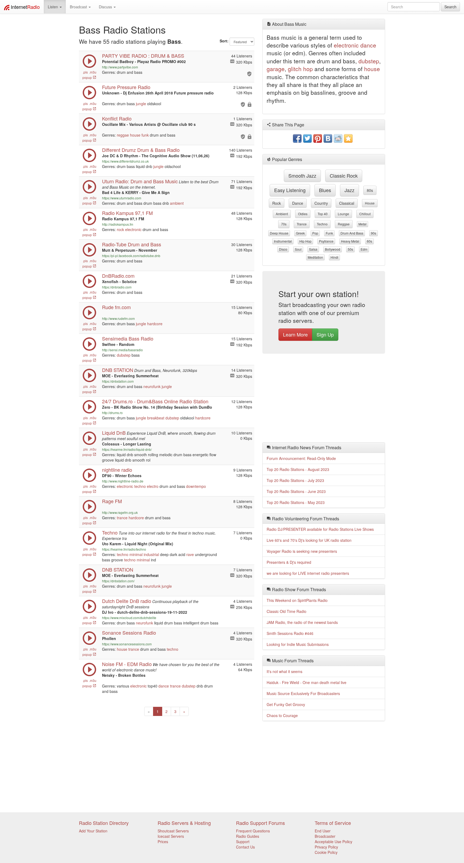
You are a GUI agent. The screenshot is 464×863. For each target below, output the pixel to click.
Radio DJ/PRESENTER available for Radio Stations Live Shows (320, 529)
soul (298, 249)
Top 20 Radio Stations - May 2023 (296, 502)
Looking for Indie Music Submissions (298, 644)
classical (346, 203)
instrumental (283, 241)
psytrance (326, 241)
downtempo (196, 486)
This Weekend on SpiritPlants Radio (297, 600)
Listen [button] (53, 6)
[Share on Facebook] (297, 138)
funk (145, 135)
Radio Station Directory (104, 822)
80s (370, 190)
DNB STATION (117, 569)
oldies (302, 213)
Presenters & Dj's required (289, 562)
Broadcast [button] (79, 6)
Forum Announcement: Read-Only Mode (301, 458)
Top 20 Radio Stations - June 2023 (296, 491)
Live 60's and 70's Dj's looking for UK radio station (309, 540)
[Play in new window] (89, 66)
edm (364, 249)
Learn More (295, 334)
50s (350, 249)
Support (242, 841)
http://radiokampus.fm (117, 224)
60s (369, 241)
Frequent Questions (253, 830)
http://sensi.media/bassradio (122, 350)
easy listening (290, 190)
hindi (334, 257)
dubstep (123, 355)
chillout (365, 213)
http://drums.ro (112, 412)
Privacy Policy (326, 847)
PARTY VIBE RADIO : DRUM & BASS (143, 55)
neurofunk (152, 386)
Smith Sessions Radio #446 (290, 633)
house (135, 135)
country (321, 203)
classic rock (344, 175)
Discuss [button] (106, 6)
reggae (123, 135)
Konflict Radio (117, 118)
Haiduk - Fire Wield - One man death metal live (306, 682)
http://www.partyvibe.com (120, 67)
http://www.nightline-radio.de (122, 481)
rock (120, 229)
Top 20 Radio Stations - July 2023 (295, 480)
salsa (313, 249)
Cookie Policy (326, 852)
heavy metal (350, 241)
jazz (349, 190)
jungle (141, 103)
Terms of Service (333, 822)
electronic (133, 229)
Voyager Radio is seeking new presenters (302, 551)
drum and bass (351, 233)
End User (323, 830)
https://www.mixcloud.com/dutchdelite (129, 617)
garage (276, 69)
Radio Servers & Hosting (184, 822)
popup (87, 77)
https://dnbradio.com (117, 287)
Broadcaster (325, 836)
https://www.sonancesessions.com (127, 644)
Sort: (224, 40)
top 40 (323, 213)
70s (284, 224)
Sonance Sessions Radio (129, 632)
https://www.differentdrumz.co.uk (125, 161)
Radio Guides (247, 836)
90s (373, 233)
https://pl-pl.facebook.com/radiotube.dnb (131, 255)
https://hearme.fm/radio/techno (124, 549)
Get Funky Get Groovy (286, 704)
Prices (163, 841)
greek (300, 233)
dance (163, 686)
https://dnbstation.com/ (118, 581)
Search (450, 6)
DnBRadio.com (118, 275)
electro (152, 486)
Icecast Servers (171, 836)
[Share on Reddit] (338, 138)
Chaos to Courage (282, 715)
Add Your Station (93, 830)
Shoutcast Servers (173, 830)
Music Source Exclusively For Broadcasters (303, 693)
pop (315, 233)
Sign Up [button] (325, 334)
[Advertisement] (323, 399)
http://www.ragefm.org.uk (120, 512)
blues (325, 190)
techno (140, 486)
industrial (151, 554)
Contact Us (245, 847)
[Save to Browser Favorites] (348, 138)
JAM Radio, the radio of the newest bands (302, 622)
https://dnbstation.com (118, 381)
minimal (136, 554)
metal (362, 224)
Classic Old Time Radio (286, 611)
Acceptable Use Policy (333, 841)
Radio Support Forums (260, 822)
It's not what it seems (284, 671)
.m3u (92, 72)
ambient (177, 203)
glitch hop (300, 69)
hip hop (305, 241)
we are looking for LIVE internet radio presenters (308, 573)
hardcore (154, 323)
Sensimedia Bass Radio (127, 338)
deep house (279, 233)
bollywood (332, 249)
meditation (315, 257)
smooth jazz (302, 175)
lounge (343, 213)
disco (283, 249)
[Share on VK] (328, 138)
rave (190, 554)
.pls (85, 72)
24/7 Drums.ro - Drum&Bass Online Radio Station (155, 401)
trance (122, 517)
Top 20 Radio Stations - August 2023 (298, 469)
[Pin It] (317, 138)
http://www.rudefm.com (118, 318)
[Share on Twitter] (307, 138)
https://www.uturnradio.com (121, 198)
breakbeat (155, 417)
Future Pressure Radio (126, 86)
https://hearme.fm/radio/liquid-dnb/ (127, 449)
